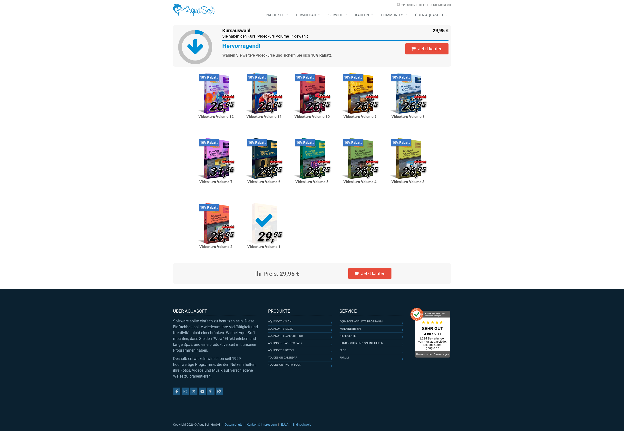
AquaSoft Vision (280, 321)
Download (306, 15)
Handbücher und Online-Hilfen (361, 343)
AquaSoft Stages (280, 328)
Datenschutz (233, 424)
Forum (344, 357)
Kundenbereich (440, 5)
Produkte (275, 15)
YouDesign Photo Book (284, 364)
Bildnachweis (302, 424)
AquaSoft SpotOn (281, 350)
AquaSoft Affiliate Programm (361, 321)
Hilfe (422, 5)
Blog (343, 350)
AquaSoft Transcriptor (285, 336)
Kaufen (362, 15)
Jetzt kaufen (430, 48)
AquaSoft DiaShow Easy (285, 343)
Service (335, 15)
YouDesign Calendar (282, 357)
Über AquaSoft (429, 15)
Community (392, 15)
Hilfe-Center (348, 336)
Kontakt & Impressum (262, 424)
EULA (284, 424)
